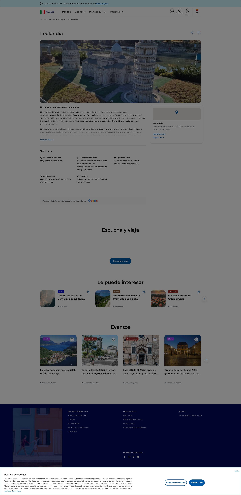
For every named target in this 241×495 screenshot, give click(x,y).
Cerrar (237, 471)
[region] (120, 481)
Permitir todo (197, 482)
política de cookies (13, 491)
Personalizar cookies (175, 482)
